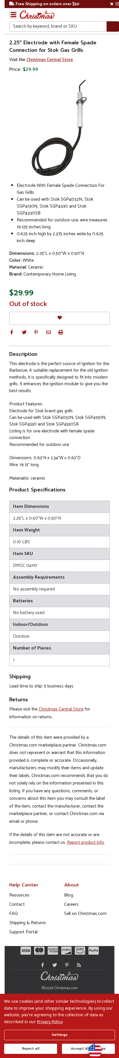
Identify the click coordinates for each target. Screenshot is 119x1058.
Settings (60, 1034)
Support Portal (23, 932)
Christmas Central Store (50, 59)
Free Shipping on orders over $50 (47, 4)
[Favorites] (59, 318)
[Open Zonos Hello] (92, 1048)
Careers (71, 904)
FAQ (13, 914)
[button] (11, 332)
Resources (19, 895)
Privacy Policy (49, 1021)
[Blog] (77, 965)
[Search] (113, 26)
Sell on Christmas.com (85, 914)
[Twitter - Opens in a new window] (53, 965)
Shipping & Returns (27, 923)
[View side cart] (117, 4)
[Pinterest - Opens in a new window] (65, 965)
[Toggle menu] (13, 15)
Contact (17, 904)
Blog (68, 895)
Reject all (31, 1048)
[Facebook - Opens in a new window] (41, 965)
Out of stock (28, 304)
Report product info (85, 842)
